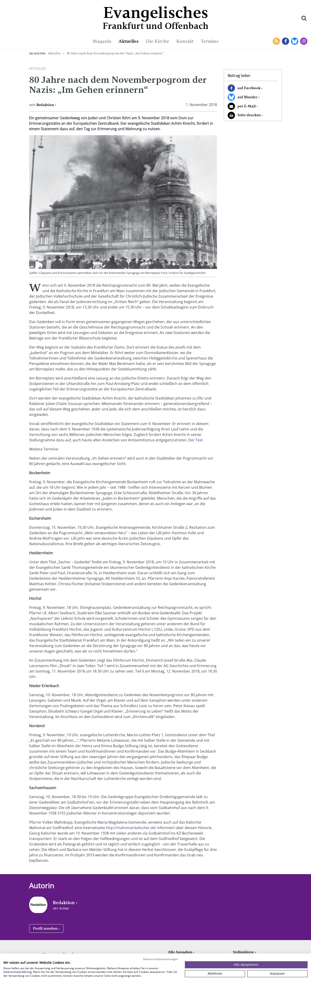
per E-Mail (246, 106)
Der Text (195, 440)
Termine (210, 41)
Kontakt (185, 41)
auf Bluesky (247, 97)
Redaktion (45, 105)
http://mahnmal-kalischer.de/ (131, 827)
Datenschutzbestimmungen (160, 959)
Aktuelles (129, 41)
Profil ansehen (45, 928)
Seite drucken (249, 115)
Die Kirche (157, 41)
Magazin (101, 41)
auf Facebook (248, 88)
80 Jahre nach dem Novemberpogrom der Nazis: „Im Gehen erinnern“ (115, 53)
